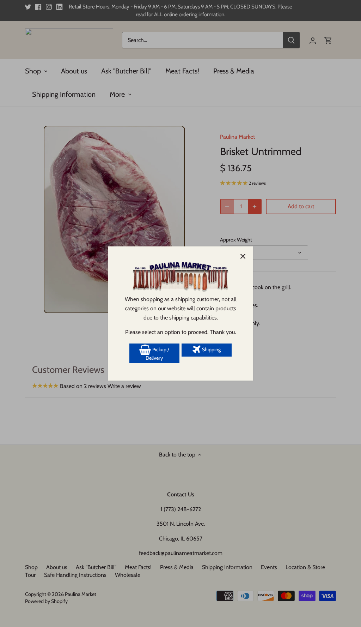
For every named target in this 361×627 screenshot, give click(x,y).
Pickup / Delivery (157, 353)
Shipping (211, 349)
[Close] (243, 256)
